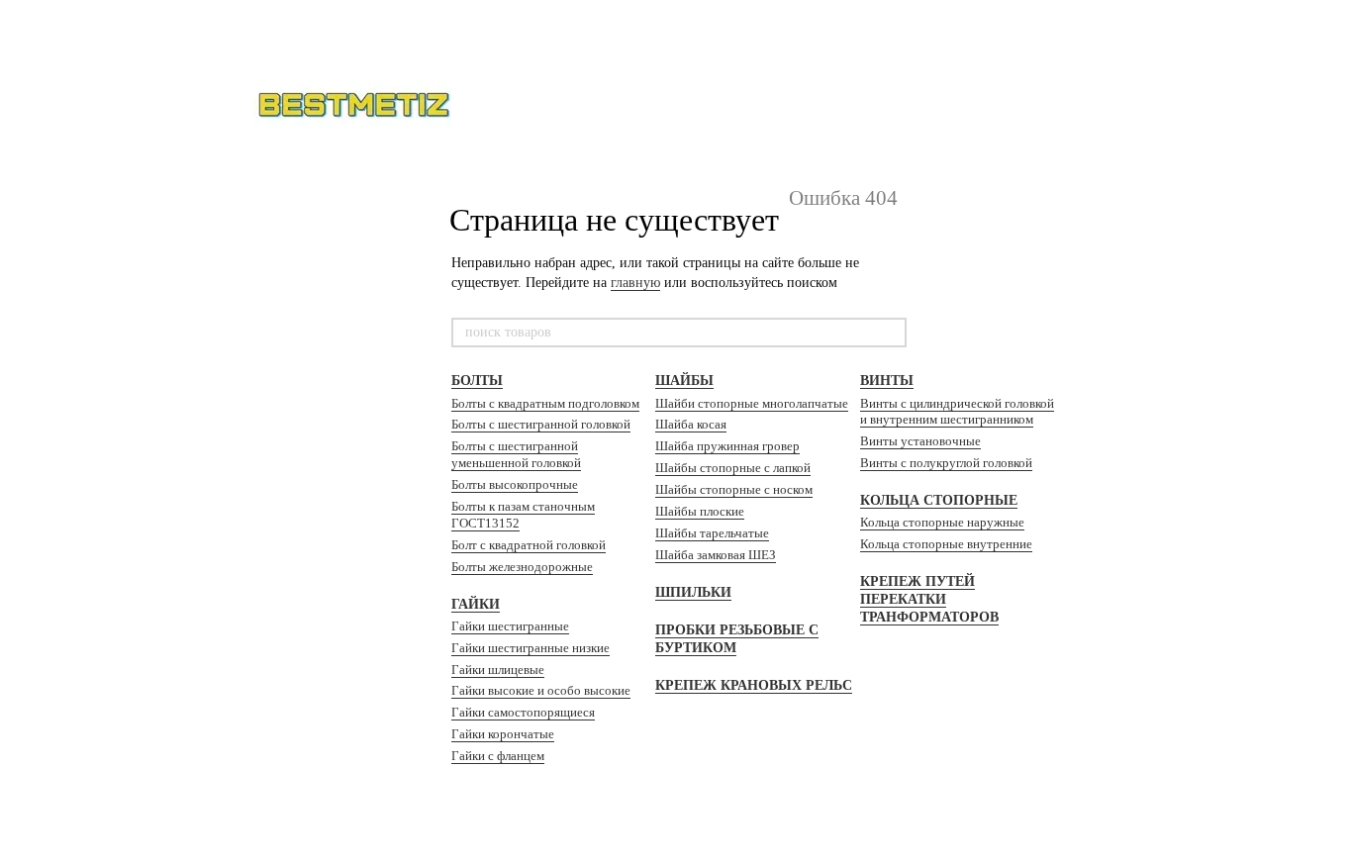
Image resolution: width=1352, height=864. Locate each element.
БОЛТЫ (477, 380)
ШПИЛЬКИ (693, 592)
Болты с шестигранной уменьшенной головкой (516, 454)
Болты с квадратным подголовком (545, 403)
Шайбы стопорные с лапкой (733, 467)
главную (635, 282)
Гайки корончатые (502, 733)
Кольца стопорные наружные (942, 522)
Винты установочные (920, 440)
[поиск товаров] (891, 332)
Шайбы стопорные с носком (734, 489)
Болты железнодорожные (522, 566)
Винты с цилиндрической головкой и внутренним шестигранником (957, 412)
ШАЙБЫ (684, 380)
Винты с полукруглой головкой (946, 462)
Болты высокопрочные (514, 484)
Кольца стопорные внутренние (946, 543)
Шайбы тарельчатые (712, 533)
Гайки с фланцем (497, 755)
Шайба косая (690, 424)
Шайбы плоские (699, 511)
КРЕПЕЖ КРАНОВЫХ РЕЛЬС (753, 685)
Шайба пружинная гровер (727, 445)
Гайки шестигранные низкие (530, 647)
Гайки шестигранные (510, 626)
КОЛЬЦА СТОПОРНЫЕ (938, 500)
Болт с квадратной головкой (528, 544)
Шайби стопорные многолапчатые (751, 403)
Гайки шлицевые (497, 669)
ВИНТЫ (887, 380)
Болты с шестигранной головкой (540, 424)
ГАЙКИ (475, 604)
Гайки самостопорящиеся (523, 712)
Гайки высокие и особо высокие (540, 690)
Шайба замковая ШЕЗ (715, 554)
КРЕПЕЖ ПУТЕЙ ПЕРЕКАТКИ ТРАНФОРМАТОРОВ (929, 599)
